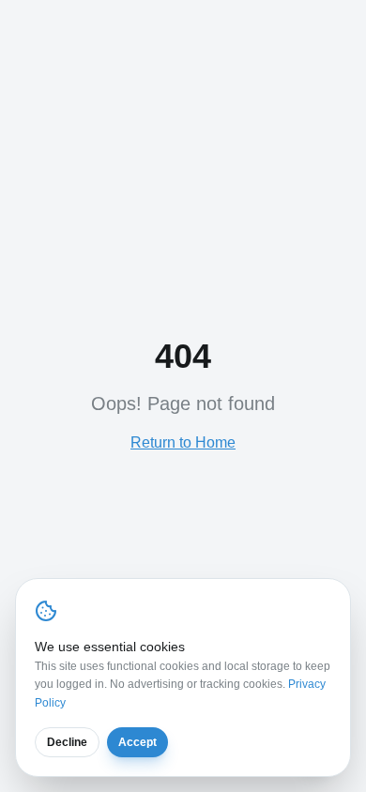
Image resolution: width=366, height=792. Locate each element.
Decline (67, 742)
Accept (137, 742)
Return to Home (183, 442)
